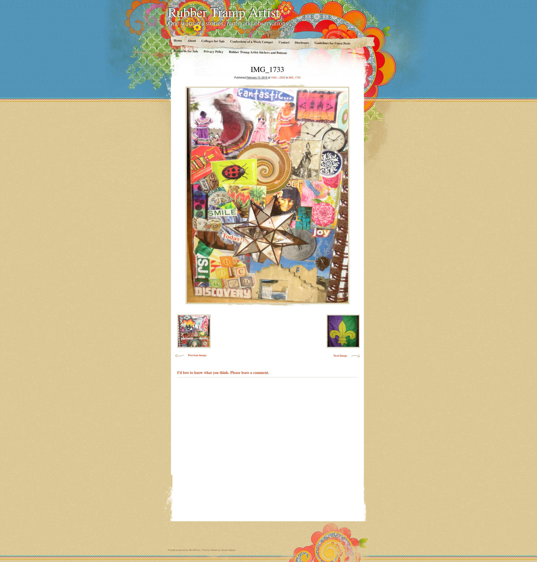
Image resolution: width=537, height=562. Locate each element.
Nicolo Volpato (228, 550)
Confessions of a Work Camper (251, 41)
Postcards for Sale (185, 51)
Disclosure (302, 42)
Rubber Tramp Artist (223, 11)
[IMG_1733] (267, 194)
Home (177, 40)
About (191, 40)
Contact (283, 42)
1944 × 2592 (278, 77)
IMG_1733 (295, 77)
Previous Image (197, 355)
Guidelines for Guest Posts (332, 43)
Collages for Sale (212, 40)
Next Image (340, 355)
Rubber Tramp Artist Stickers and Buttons (258, 52)
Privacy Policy (213, 51)
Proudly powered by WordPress (184, 550)
